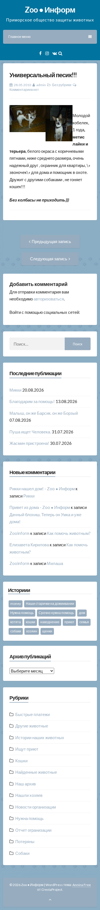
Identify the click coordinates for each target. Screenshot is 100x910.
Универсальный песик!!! (43, 75)
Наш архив (25, 783)
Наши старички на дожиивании (50, 603)
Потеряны (24, 841)
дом (82, 613)
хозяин (31, 631)
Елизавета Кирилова (29, 544)
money (15, 603)
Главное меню (19, 37)
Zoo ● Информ (50, 9)
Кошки (21, 760)
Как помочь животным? (69, 533)
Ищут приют (26, 748)
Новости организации (35, 806)
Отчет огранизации (33, 830)
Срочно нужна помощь (56, 613)
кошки (30, 622)
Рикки (28, 495)
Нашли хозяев (28, 795)
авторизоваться (49, 298)
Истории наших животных (39, 737)
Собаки (22, 853)
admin (41, 85)
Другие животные (31, 725)
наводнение (49, 622)
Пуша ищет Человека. (30, 431)
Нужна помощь (22, 613)
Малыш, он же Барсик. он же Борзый (43, 413)
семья (84, 622)
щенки (47, 631)
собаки (15, 631)
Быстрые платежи (32, 714)
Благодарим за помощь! (32, 401)
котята (15, 622)
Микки (15, 389)
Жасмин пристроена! (29, 443)
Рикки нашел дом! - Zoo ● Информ (42, 488)
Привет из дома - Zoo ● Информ (39, 507)
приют (69, 622)
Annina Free (81, 885)
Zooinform (19, 533)
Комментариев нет (24, 90)
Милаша (55, 563)
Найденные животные (36, 772)
